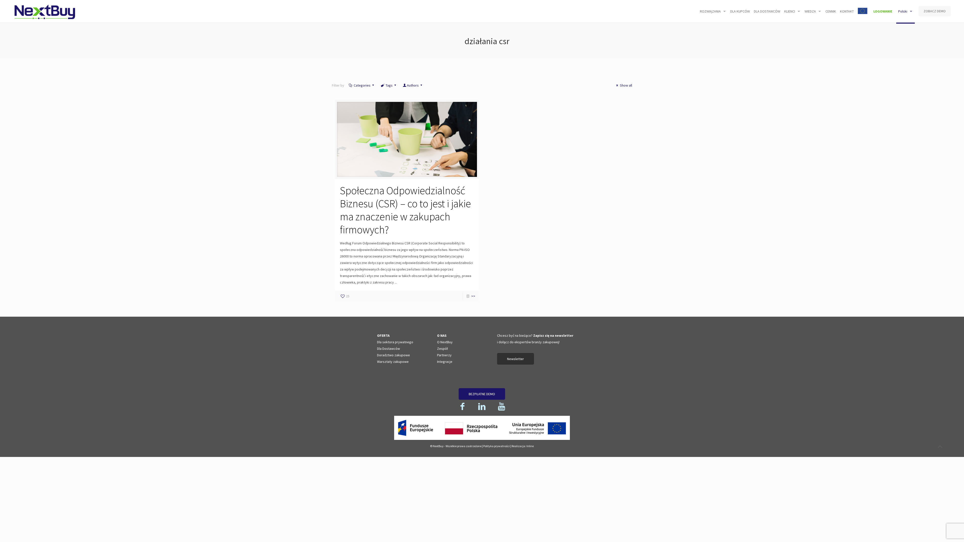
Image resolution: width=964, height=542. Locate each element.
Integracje (444, 361)
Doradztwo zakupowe (393, 355)
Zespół (442, 348)
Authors (413, 85)
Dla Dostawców (388, 348)
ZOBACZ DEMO (935, 11)
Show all (626, 85)
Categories (362, 85)
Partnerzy (444, 355)
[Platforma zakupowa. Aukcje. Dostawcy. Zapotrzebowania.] (45, 11)
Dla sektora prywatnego (395, 342)
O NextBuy (445, 342)
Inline (530, 446)
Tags (389, 85)
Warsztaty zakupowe (393, 361)
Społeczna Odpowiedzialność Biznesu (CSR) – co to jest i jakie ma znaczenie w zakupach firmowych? (405, 210)
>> (473, 296)
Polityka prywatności (496, 446)
